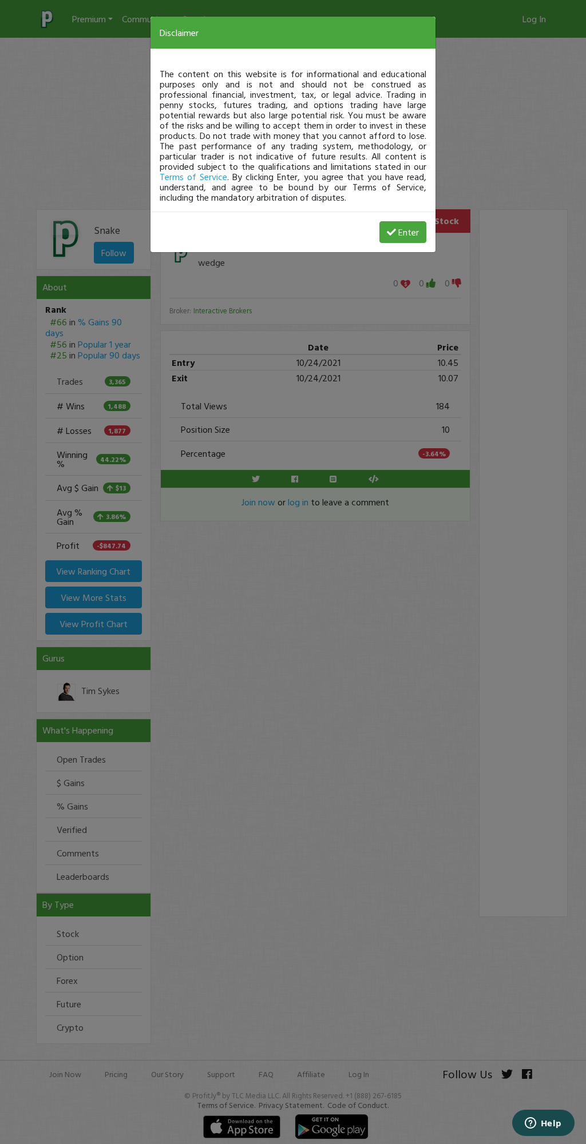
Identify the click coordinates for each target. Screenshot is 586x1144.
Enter (408, 232)
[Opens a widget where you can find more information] (543, 1124)
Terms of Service (193, 177)
